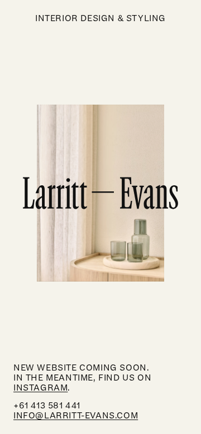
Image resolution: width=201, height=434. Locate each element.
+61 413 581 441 (46, 406)
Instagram (40, 388)
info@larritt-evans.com (75, 416)
